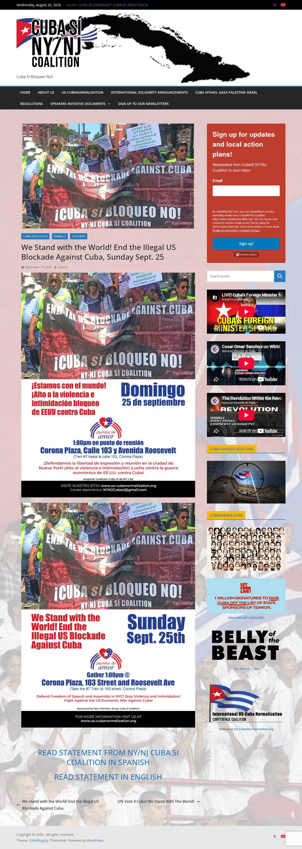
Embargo (60, 236)
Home (25, 92)
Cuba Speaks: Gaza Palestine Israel (226, 92)
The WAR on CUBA (246, 669)
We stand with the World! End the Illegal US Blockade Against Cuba (60, 805)
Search (279, 276)
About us (46, 92)
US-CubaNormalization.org (254, 729)
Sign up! (246, 243)
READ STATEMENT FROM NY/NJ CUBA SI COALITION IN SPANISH (108, 757)
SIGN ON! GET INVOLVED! (246, 618)
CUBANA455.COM (226, 515)
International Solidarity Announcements (149, 92)
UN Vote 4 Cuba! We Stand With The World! (155, 801)
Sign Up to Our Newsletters (143, 103)
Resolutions (31, 103)
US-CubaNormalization (82, 92)
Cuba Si (62, 267)
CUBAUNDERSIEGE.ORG (232, 449)
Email (217, 181)
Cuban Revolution (35, 236)
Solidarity (78, 236)
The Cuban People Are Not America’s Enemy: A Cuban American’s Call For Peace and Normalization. (119, 7)
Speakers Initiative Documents (77, 103)
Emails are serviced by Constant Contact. (236, 230)
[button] (108, 103)
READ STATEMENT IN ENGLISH (108, 777)
